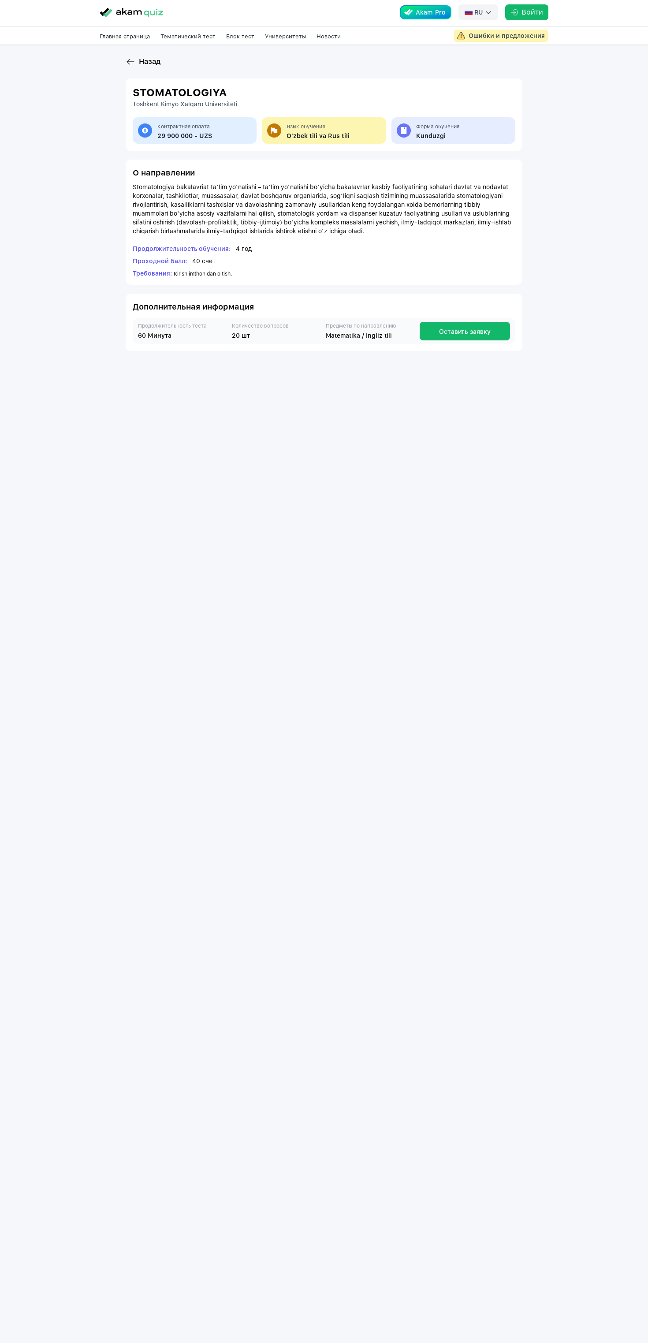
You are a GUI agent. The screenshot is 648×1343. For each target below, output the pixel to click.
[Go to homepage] (131, 12)
